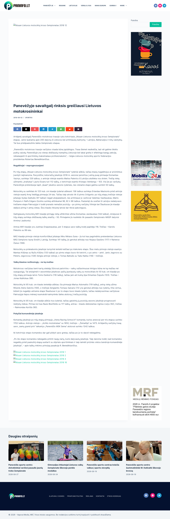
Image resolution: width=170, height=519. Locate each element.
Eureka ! (113, 5)
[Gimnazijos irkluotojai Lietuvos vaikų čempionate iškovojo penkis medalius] (65, 451)
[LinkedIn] (43, 129)
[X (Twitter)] (26, 129)
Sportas (28, 118)
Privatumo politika (75, 496)
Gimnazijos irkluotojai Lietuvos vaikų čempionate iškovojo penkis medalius (65, 468)
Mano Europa (100, 5)
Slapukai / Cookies (56, 496)
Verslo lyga (86, 5)
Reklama (89, 496)
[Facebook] (156, 5)
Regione (62, 5)
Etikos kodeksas (114, 496)
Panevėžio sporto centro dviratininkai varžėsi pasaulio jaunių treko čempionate (25, 468)
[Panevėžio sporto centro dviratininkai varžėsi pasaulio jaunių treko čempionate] (26, 451)
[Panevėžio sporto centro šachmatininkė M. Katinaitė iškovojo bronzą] (144, 451)
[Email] (78, 129)
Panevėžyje (48, 5)
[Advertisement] (146, 118)
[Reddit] (70, 129)
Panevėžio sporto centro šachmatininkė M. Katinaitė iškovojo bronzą (143, 468)
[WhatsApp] (61, 129)
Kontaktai (100, 496)
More (122, 5)
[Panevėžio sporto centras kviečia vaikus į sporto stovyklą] (104, 451)
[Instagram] (160, 5)
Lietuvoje (73, 5)
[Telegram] (164, 5)
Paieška (134, 20)
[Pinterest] (35, 129)
